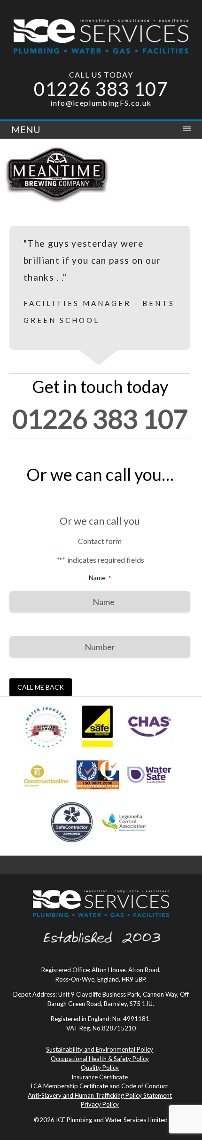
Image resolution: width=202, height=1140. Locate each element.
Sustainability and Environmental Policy (99, 1049)
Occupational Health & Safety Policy (100, 1058)
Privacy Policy (100, 1104)
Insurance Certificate (99, 1077)
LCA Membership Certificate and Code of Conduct (99, 1086)
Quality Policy (100, 1067)
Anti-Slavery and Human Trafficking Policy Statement (100, 1095)
